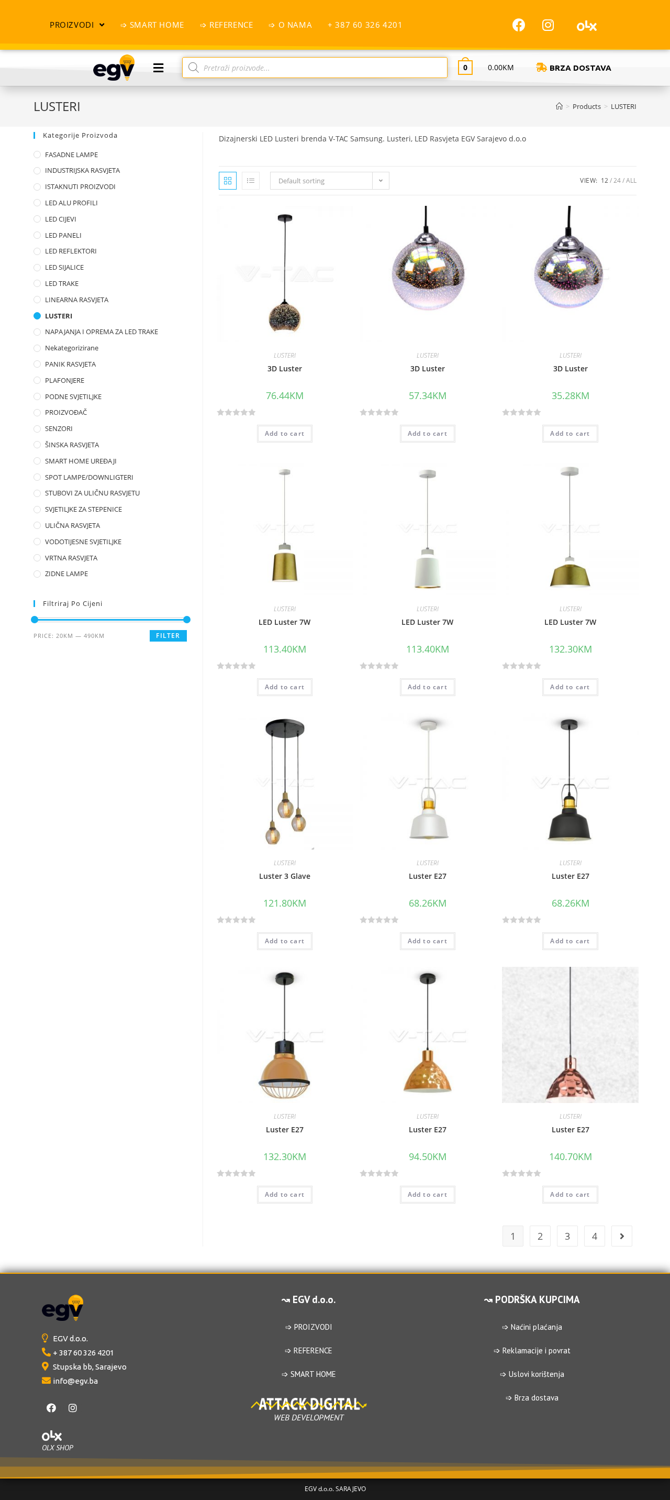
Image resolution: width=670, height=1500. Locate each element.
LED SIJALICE (64, 267)
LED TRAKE (62, 283)
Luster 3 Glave (284, 876)
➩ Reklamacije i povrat (532, 1350)
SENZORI (59, 428)
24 (617, 180)
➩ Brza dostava (532, 1398)
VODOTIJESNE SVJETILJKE (83, 541)
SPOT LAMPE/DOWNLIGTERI (89, 477)
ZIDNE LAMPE (66, 573)
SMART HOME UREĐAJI (81, 461)
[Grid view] (228, 181)
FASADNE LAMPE (71, 154)
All (631, 180)
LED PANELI (63, 235)
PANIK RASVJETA (70, 364)
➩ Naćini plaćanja (532, 1327)
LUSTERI (285, 355)
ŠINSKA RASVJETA (72, 444)
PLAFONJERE (64, 380)
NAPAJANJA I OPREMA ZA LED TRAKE (101, 331)
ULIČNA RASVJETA (72, 525)
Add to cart (285, 433)
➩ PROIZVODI (308, 1327)
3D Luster (284, 368)
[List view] (251, 181)
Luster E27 (427, 876)
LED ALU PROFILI (71, 202)
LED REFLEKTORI (71, 251)
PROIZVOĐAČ (66, 412)
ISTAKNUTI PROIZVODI (80, 186)
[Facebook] (519, 25)
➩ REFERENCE (308, 1350)
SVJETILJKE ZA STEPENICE (83, 509)
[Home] (559, 106)
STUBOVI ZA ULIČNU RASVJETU (92, 493)
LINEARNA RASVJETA (76, 299)
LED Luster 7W (284, 622)
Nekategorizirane (71, 347)
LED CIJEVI (60, 219)
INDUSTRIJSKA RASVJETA (82, 170)
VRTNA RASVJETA (71, 557)
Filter (168, 635)
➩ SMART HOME (309, 1374)
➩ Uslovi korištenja (532, 1374)
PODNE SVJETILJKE (73, 396)
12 (604, 180)
